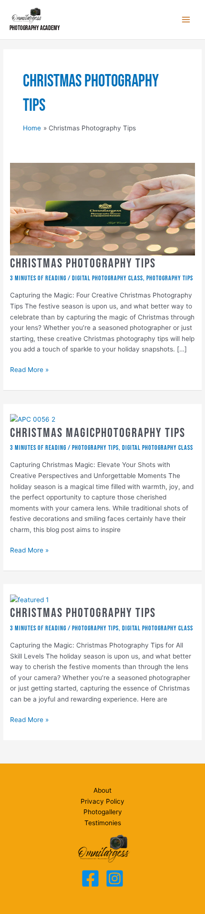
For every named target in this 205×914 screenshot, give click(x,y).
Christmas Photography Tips (83, 263)
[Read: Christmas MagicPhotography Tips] (32, 419)
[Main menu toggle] (186, 20)
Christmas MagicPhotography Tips (97, 433)
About (102, 790)
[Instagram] (114, 878)
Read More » (29, 370)
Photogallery (102, 812)
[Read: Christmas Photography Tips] (102, 209)
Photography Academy (35, 28)
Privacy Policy (102, 801)
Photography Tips (169, 278)
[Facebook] (90, 878)
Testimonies (102, 823)
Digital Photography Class (107, 278)
